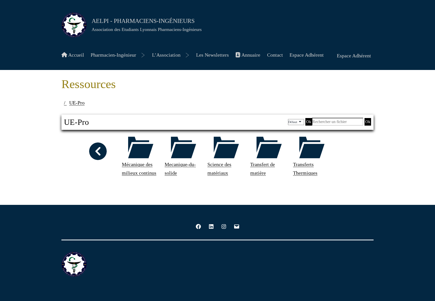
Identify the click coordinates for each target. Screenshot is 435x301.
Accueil (75, 55)
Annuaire (250, 55)
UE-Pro (77, 102)
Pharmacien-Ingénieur (113, 55)
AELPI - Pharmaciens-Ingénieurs (143, 21)
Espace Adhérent (306, 55)
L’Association (166, 55)
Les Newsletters (212, 55)
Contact (275, 55)
